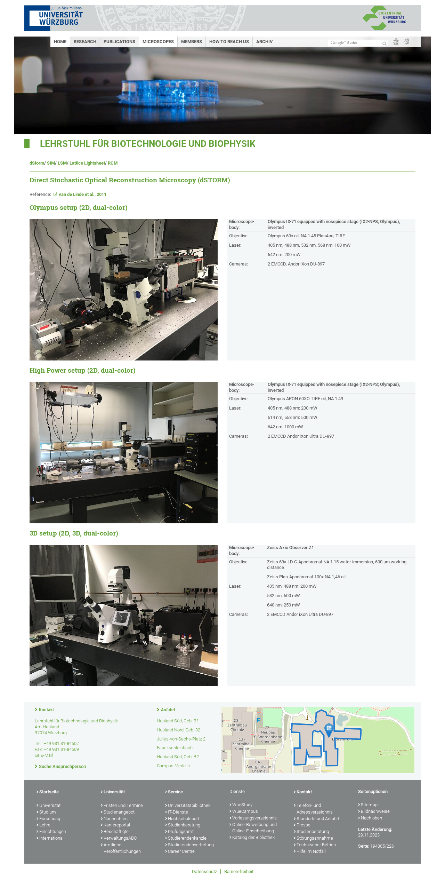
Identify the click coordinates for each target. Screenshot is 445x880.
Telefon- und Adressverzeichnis (315, 809)
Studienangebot (119, 812)
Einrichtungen (52, 831)
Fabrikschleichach (175, 747)
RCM (113, 163)
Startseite (49, 791)
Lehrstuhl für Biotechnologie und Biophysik (148, 143)
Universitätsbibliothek (189, 805)
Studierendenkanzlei (188, 838)
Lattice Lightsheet (87, 163)
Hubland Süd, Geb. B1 (178, 720)
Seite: (363, 846)
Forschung (49, 818)
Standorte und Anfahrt (318, 818)
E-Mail (47, 755)
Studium (47, 812)
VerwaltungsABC (120, 838)
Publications (119, 41)
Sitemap (369, 804)
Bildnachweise (375, 811)
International (51, 838)
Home (60, 41)
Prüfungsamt (181, 831)
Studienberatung (184, 824)
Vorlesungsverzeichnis (254, 817)
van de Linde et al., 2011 (82, 194)
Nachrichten (116, 818)
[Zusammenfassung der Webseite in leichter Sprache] (396, 42)
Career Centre (181, 851)
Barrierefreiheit (238, 871)
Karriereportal (117, 824)
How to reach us (229, 41)
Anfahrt (168, 709)
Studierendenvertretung (191, 844)
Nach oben (371, 817)
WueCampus (245, 811)
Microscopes (158, 41)
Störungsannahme (315, 838)
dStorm (37, 163)
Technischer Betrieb (316, 844)
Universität (49, 805)
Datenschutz (204, 871)
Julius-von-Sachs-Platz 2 (181, 739)
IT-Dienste (178, 812)
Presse (303, 824)
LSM (62, 163)
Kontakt (46, 709)
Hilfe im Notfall (311, 851)
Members (191, 41)
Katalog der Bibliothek (253, 837)
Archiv (264, 41)
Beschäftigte (116, 831)
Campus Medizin (173, 765)
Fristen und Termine (123, 805)
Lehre (44, 824)
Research (85, 41)
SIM (51, 163)
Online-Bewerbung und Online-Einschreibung (254, 828)
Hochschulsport (183, 818)
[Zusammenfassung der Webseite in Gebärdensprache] (406, 42)
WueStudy (242, 804)
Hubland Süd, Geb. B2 (178, 756)
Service (175, 791)
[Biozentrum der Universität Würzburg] (384, 29)
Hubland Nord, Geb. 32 (178, 729)
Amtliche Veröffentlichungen (122, 848)
